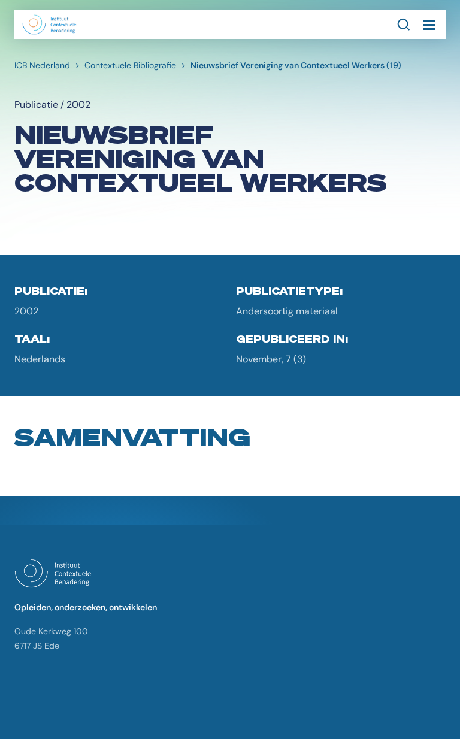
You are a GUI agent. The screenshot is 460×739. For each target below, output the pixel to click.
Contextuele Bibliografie (130, 65)
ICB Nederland (42, 65)
